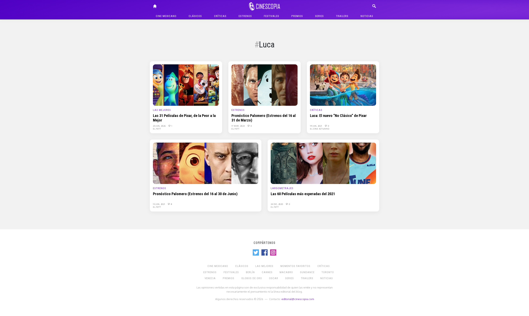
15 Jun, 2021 (159, 204)
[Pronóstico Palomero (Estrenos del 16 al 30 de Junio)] (205, 163)
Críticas (220, 16)
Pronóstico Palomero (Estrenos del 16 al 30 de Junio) (195, 194)
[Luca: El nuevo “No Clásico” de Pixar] (343, 85)
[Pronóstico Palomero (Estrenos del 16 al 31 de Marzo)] (264, 85)
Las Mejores (162, 110)
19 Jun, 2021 (316, 126)
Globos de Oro (251, 278)
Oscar (273, 278)
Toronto (328, 272)
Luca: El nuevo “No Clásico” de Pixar (338, 115)
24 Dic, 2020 (277, 204)
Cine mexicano (166, 16)
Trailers (342, 16)
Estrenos (245, 16)
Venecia (210, 278)
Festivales (271, 16)
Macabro (286, 272)
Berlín (250, 272)
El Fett (157, 128)
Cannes (267, 272)
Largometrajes (282, 188)
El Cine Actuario (319, 128)
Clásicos (195, 16)
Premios (297, 16)
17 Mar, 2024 (238, 126)
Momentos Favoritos (295, 266)
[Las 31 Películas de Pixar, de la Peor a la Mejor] (186, 85)
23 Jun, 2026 (159, 126)
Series (319, 16)
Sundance (307, 272)
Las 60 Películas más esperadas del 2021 (303, 194)
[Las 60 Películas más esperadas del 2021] (323, 163)
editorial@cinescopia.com (297, 299)
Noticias (367, 16)
